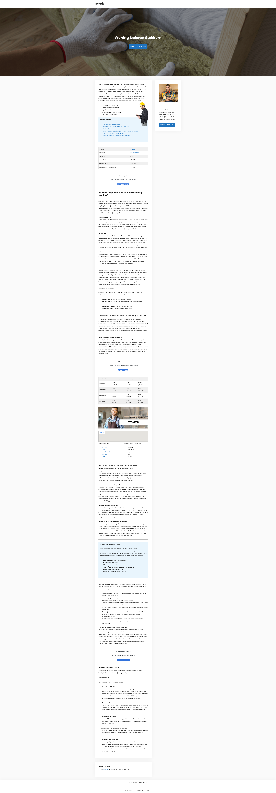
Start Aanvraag (166, 125)
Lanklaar (104, 447)
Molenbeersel (106, 452)
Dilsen (103, 449)
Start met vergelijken (123, 184)
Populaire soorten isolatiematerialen (113, 133)
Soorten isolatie (155, 4)
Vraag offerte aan (123, 370)
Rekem (104, 456)
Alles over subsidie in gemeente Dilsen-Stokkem (116, 136)
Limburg (132, 149)
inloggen (105, 769)
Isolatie (99, 3)
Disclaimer (143, 788)
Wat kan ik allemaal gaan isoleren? (113, 124)
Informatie (167, 4)
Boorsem (104, 454)
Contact (132, 788)
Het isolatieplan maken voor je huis (112, 138)
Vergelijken (176, 4)
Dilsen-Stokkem (135, 153)
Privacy (138, 788)
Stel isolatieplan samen (123, 660)
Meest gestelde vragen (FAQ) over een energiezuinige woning (120, 131)
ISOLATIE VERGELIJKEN (138, 46)
